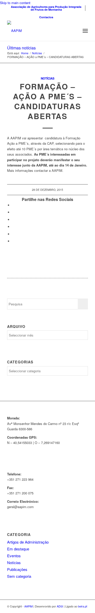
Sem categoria (19, 576)
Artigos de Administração (28, 542)
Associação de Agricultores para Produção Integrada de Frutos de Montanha (46, 8)
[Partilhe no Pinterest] (13, 226)
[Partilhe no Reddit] (13, 234)
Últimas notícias (21, 48)
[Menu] (85, 31)
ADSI (60, 606)
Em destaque (18, 548)
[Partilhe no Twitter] (13, 212)
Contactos (46, 17)
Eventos (14, 555)
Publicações (17, 569)
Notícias (47, 78)
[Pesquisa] (74, 31)
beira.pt (82, 606)
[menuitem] (46, 8)
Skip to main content (15, 2)
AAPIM (28, 606)
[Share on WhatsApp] (13, 219)
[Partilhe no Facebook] (13, 205)
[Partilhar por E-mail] (13, 241)
